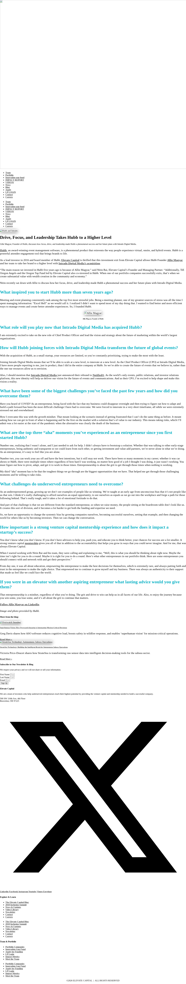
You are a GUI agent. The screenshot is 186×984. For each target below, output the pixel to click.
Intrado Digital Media (44, 375)
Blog (7, 187)
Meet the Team (12, 959)
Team (8, 172)
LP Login (9, 954)
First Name (5, 674)
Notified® (98, 375)
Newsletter (10, 912)
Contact (9, 194)
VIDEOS (9, 182)
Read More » (6, 639)
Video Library (12, 910)
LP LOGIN (10, 192)
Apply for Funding (14, 952)
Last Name (5, 677)
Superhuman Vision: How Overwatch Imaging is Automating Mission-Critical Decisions (33, 628)
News (7, 185)
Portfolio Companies (14, 947)
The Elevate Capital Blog (17, 902)
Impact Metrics (12, 956)
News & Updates (13, 907)
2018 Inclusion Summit (16, 905)
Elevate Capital (70, 260)
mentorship (31, 543)
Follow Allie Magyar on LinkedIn (19, 604)
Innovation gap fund (14, 177)
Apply (8, 190)
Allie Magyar (175, 260)
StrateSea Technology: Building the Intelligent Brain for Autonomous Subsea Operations (34, 647)
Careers (9, 197)
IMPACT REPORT (14, 180)
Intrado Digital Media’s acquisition (79, 263)
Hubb (3, 250)
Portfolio (9, 175)
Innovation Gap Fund (15, 949)
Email (3, 680)
